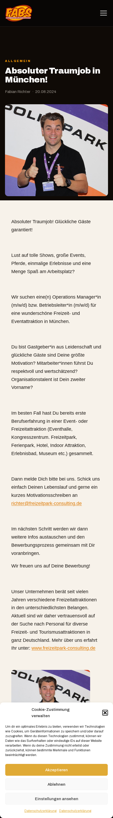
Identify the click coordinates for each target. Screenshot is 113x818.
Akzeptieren (56, 770)
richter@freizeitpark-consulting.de (46, 503)
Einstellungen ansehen (56, 799)
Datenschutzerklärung (40, 811)
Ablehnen (56, 784)
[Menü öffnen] (103, 13)
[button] (105, 712)
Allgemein (18, 60)
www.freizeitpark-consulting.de (63, 648)
